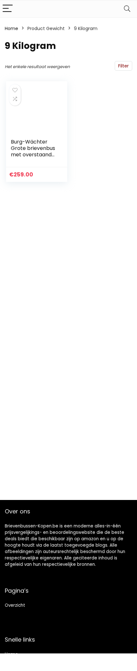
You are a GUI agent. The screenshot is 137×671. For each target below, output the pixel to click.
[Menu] (7, 8)
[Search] (127, 8)
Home (11, 28)
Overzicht (15, 605)
